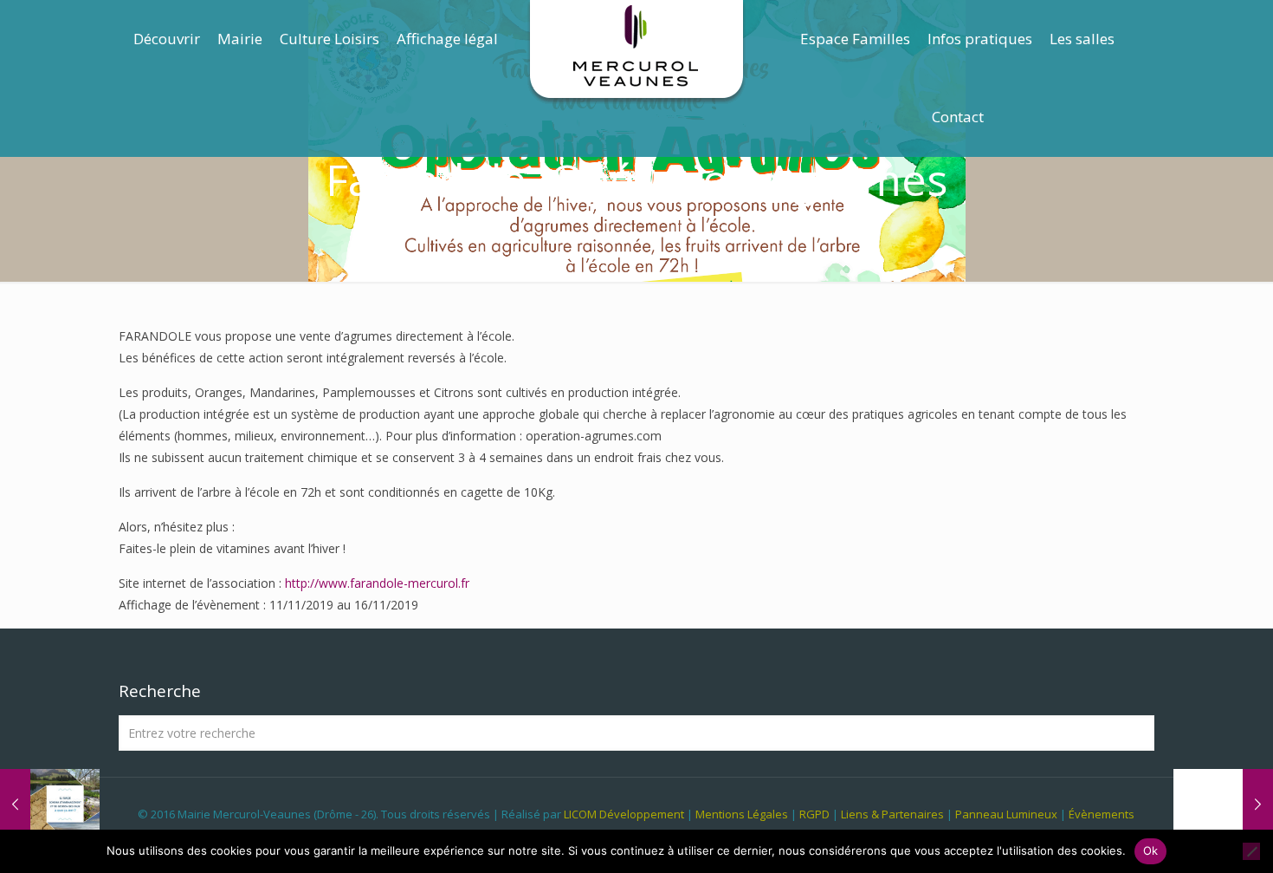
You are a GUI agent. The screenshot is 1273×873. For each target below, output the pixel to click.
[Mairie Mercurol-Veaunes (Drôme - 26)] (637, 52)
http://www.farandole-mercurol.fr (377, 583)
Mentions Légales (741, 814)
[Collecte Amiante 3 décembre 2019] (1223, 803)
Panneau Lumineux (1006, 814)
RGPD (814, 814)
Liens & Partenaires (892, 814)
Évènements (1101, 814)
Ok (1151, 850)
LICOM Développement (624, 814)
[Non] (1251, 851)
